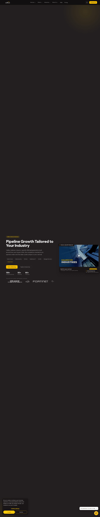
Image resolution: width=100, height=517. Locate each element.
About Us (54, 2)
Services (32, 2)
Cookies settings (15, 508)
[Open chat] (96, 513)
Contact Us (93, 2)
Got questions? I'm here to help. (87, 508)
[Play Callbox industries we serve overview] (79, 256)
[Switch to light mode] (87, 2)
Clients (39, 2)
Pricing (66, 2)
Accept (9, 512)
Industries (46, 2)
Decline (21, 512)
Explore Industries (25, 267)
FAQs (61, 2)
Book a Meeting (12, 267)
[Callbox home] (7, 2)
